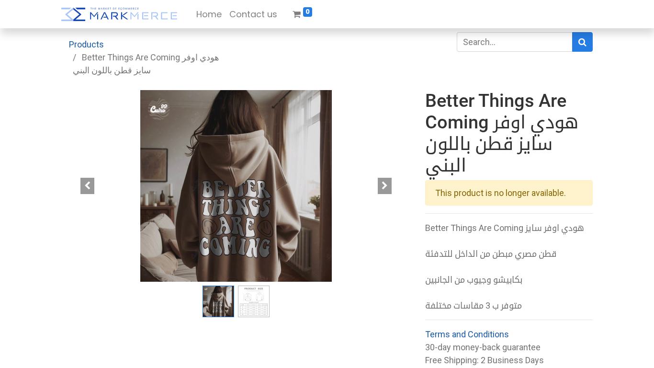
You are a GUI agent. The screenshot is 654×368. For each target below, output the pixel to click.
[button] (87, 186)
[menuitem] (209, 14)
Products (86, 44)
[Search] (582, 42)
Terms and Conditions (467, 334)
